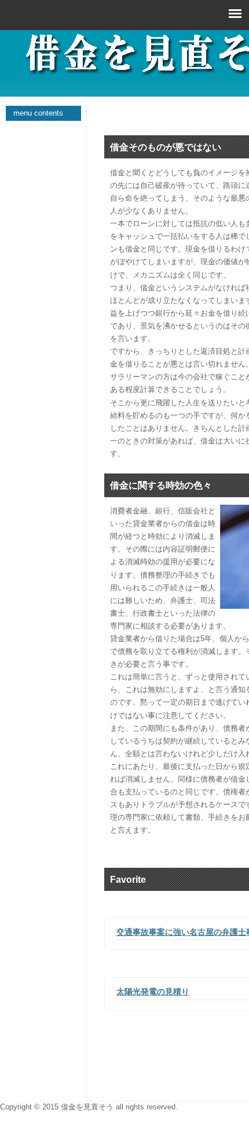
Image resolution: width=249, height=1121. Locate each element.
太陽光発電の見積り (152, 991)
